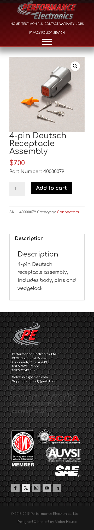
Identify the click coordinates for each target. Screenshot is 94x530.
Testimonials (32, 23)
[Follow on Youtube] (47, 488)
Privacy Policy (40, 32)
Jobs (80, 23)
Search (59, 32)
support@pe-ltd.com (41, 381)
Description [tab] (29, 238)
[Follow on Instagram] (36, 488)
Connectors (68, 212)
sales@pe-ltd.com (34, 377)
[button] (75, 66)
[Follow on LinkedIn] (57, 488)
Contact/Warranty (59, 23)
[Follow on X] (26, 488)
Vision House (66, 522)
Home (15, 23)
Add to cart (51, 188)
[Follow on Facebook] (15, 488)
